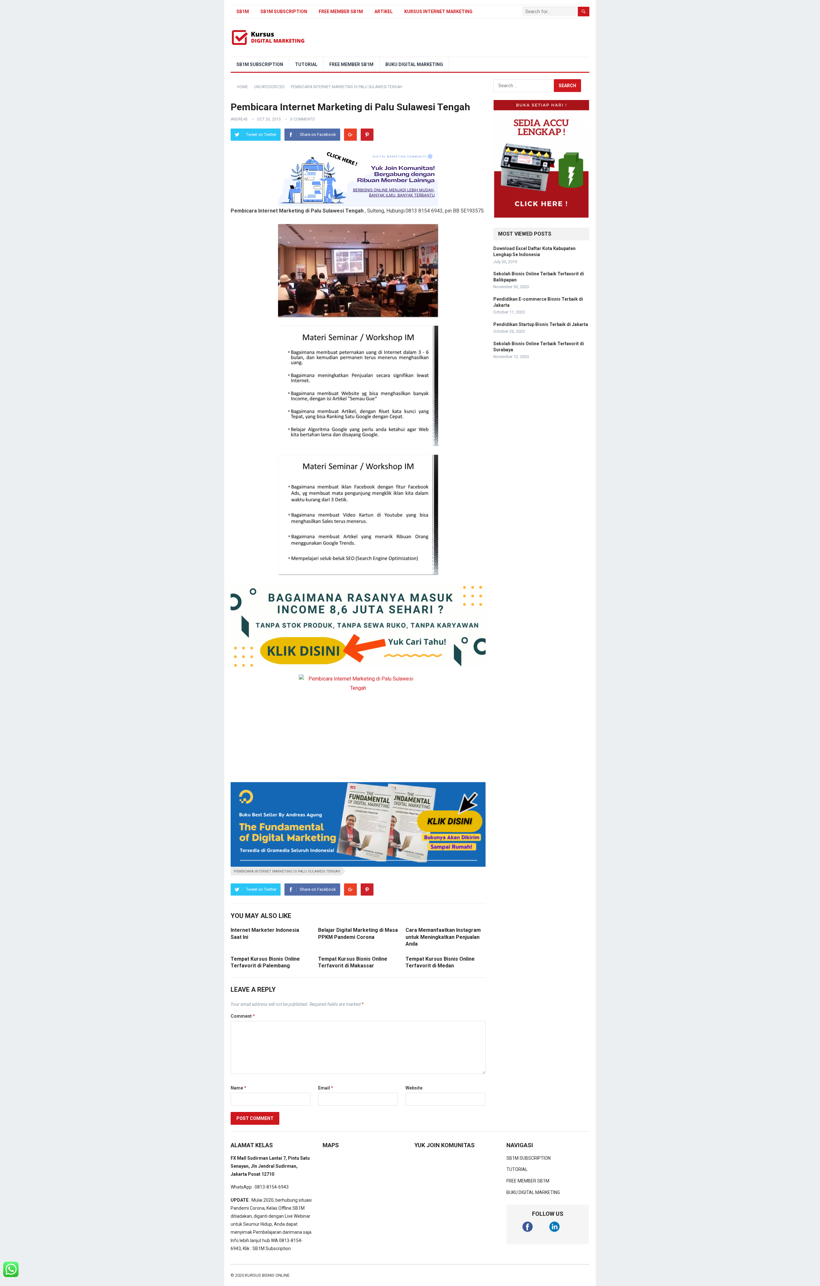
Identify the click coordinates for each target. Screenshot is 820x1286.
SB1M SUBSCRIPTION (283, 11)
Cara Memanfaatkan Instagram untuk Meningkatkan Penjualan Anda (443, 937)
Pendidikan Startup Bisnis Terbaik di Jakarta (540, 324)
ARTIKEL (383, 11)
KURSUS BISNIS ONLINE (267, 1275)
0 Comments (302, 119)
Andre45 (239, 119)
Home (242, 87)
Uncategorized (269, 87)
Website (414, 1087)
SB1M (242, 11)
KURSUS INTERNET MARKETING (438, 11)
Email (325, 1087)
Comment (243, 1016)
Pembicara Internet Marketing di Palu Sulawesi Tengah (287, 871)
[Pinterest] (367, 135)
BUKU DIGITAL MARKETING (414, 64)
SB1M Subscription (271, 1248)
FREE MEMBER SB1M (341, 11)
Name (238, 1087)
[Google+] (350, 135)
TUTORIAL (306, 64)
